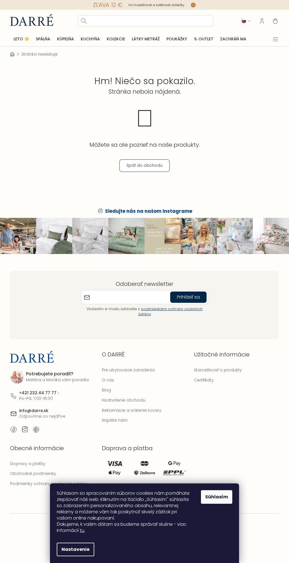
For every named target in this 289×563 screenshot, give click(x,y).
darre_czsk (24, 429)
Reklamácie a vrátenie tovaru (131, 410)
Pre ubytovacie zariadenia (128, 370)
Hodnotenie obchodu (123, 400)
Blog (106, 390)
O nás (108, 380)
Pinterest (36, 429)
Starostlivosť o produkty (218, 370)
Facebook (13, 429)
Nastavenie (75, 549)
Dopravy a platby (27, 463)
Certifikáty (204, 380)
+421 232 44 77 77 (37, 393)
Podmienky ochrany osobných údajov (48, 484)
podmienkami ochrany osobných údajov (170, 311)
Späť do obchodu (144, 165)
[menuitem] (21, 39)
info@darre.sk (33, 410)
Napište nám (115, 420)
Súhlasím (216, 497)
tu (82, 530)
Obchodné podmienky (33, 473)
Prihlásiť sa (188, 297)
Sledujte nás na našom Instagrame (148, 211)
